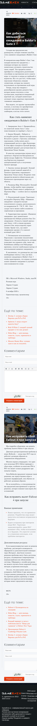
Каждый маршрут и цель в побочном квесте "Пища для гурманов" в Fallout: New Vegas (20, 623)
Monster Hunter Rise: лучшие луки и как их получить (19, 342)
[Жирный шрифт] (6, 368)
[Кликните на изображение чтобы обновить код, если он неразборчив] (17, 396)
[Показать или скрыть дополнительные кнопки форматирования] (32, 368)
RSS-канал (31, 691)
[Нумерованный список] (28, 368)
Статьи (23, 696)
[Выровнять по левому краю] (15, 368)
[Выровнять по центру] (18, 368)
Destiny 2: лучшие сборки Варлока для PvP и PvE (18, 317)
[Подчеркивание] (12, 368)
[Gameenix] (9, 2)
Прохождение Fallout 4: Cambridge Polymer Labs (17, 630)
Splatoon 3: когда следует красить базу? (17, 322)
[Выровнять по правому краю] (21, 368)
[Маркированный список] (25, 368)
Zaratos (16, 13)
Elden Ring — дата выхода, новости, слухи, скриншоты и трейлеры (19, 335)
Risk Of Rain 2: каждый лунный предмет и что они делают (20, 328)
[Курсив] (9, 368)
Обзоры (24, 698)
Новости (24, 2)
